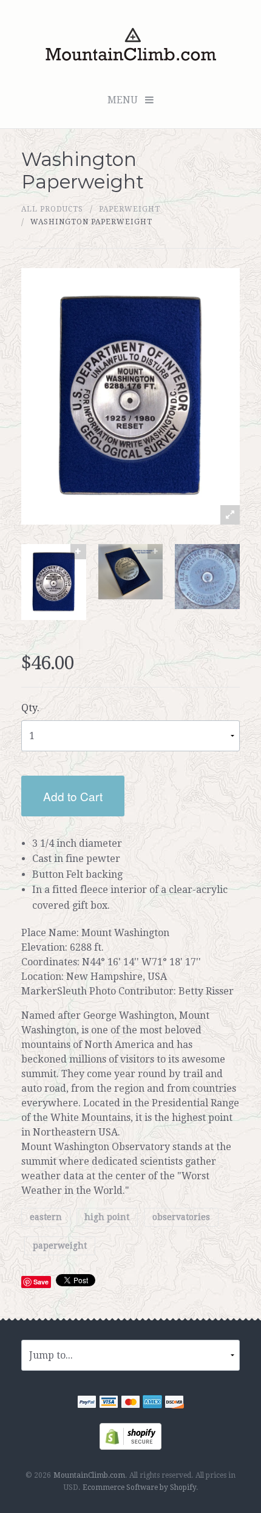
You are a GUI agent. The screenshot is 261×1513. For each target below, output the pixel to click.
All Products (52, 209)
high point (106, 1217)
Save (41, 1281)
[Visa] (108, 1403)
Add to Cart (73, 796)
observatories (181, 1217)
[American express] (152, 1403)
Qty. (30, 708)
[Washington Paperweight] (53, 582)
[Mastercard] (130, 1403)
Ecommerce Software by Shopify (139, 1487)
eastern (46, 1217)
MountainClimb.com (89, 1475)
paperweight (129, 209)
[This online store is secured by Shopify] (130, 1435)
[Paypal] (87, 1403)
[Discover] (174, 1403)
